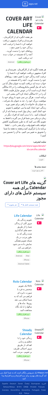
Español (5, 384)
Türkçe (26, 393)
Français (41, 387)
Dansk (20, 384)
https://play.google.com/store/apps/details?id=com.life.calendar (25, 147)
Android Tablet (23, 263)
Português (35, 390)
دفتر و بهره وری (37, 170)
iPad (27, 255)
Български (35, 384)
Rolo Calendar (22, 281)
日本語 (25, 387)
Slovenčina (26, 390)
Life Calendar (23, 215)
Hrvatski (33, 387)
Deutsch (13, 384)
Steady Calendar (26, 332)
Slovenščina (15, 390)
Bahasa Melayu (9, 387)
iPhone (26, 259)
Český (27, 384)
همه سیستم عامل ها (30, 205)
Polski (43, 390)
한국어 (19, 387)
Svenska (5, 390)
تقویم (41, 159)
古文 (20, 393)
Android (11, 62)
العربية (44, 384)
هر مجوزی (13, 205)
